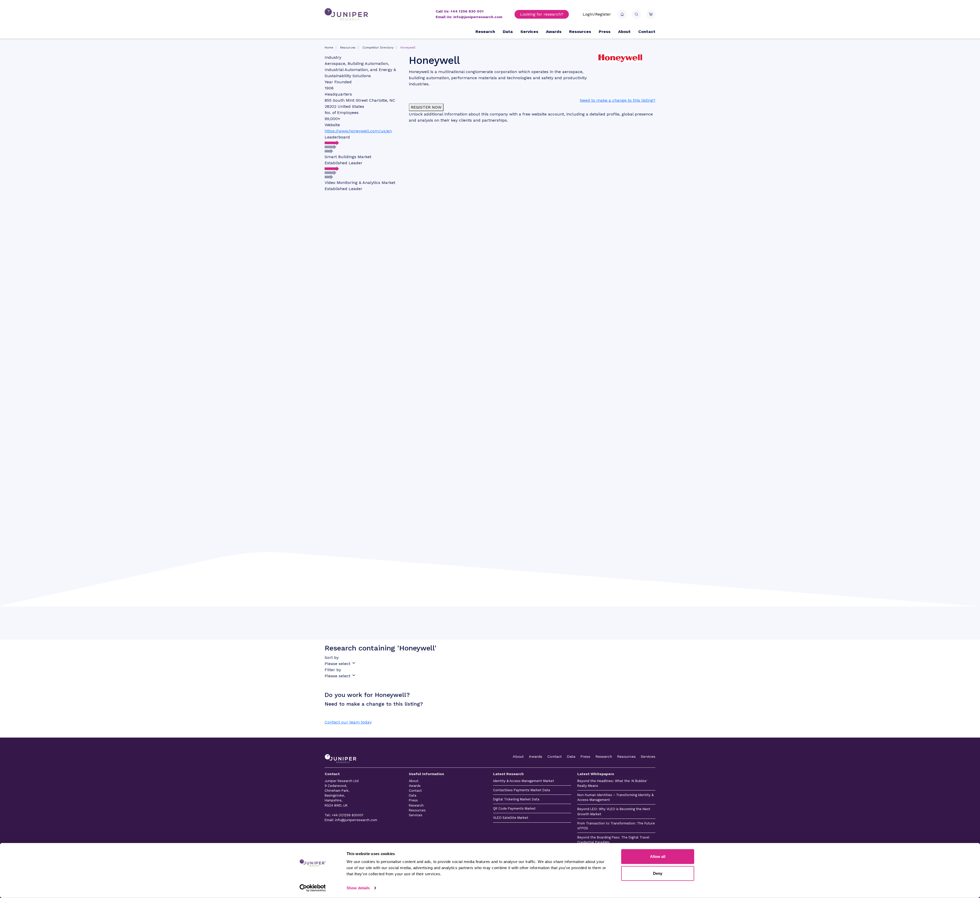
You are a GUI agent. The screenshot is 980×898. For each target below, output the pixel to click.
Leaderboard (337, 137)
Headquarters (338, 94)
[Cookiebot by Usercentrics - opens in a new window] (312, 888)
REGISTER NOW (426, 107)
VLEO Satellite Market (510, 818)
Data (508, 31)
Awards (553, 31)
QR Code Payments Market (514, 808)
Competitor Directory (378, 47)
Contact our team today (348, 722)
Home (329, 47)
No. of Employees (342, 112)
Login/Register (597, 14)
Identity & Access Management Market (523, 781)
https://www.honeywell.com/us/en (358, 131)
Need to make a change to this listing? (617, 100)
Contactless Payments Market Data (521, 790)
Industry (333, 57)
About (624, 31)
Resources (580, 31)
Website (332, 124)
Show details (358, 888)
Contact (646, 31)
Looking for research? (541, 14)
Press (604, 31)
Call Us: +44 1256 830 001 (460, 11)
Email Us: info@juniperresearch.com (469, 17)
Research (485, 31)
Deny (657, 873)
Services (529, 31)
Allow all (657, 856)
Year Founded (338, 81)
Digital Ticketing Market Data (516, 799)
